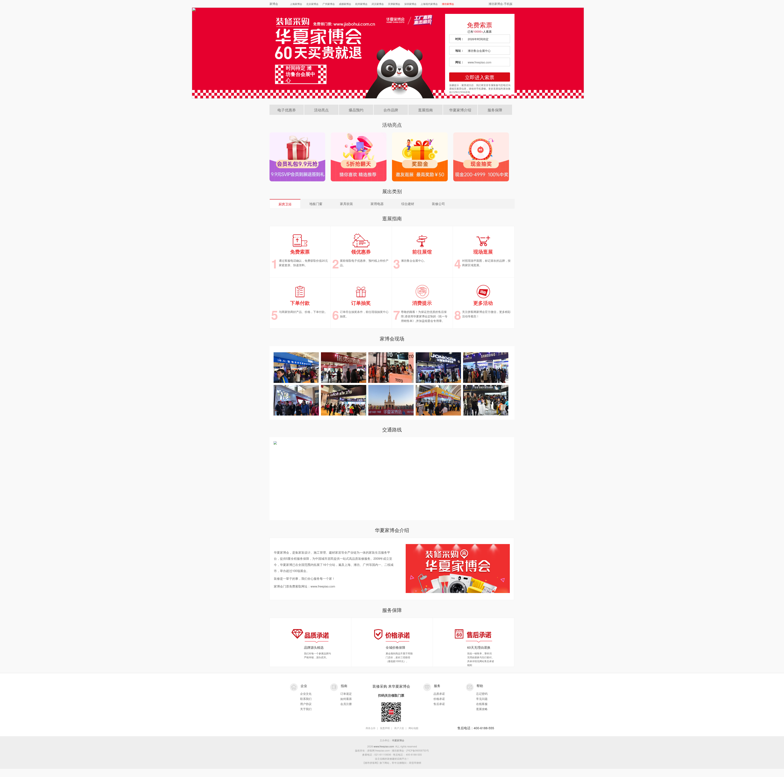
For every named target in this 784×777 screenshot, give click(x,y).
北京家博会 (312, 4)
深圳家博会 (410, 4)
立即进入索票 (479, 77)
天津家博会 (394, 4)
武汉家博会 (378, 4)
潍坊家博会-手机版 (500, 4)
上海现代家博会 (429, 4)
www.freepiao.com (479, 62)
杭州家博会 (361, 4)
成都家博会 (345, 4)
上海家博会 (296, 4)
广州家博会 (329, 4)
